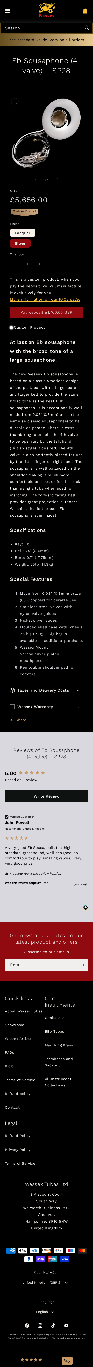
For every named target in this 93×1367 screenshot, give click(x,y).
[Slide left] (35, 179)
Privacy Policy (17, 1150)
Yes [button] (45, 883)
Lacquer (23, 233)
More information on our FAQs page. (45, 299)
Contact (12, 1107)
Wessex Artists (18, 1039)
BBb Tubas (54, 1031)
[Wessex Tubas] (46, 10)
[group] (46, 773)
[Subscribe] (82, 965)
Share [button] (21, 720)
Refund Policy (18, 1136)
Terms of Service (20, 1080)
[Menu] (7, 11)
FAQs (9, 1052)
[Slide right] (57, 179)
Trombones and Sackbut (59, 1062)
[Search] (87, 28)
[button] (31, 1361)
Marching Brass (59, 1045)
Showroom (14, 1025)
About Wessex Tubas (24, 1011)
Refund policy (18, 1094)
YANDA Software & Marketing (68, 1338)
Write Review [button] (47, 796)
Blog (8, 1066)
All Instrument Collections (58, 1082)
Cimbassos (54, 1018)
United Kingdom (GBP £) (42, 1282)
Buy (67, 1360)
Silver (20, 243)
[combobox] (46, 28)
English (42, 1312)
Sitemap (31, 1338)
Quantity (17, 254)
